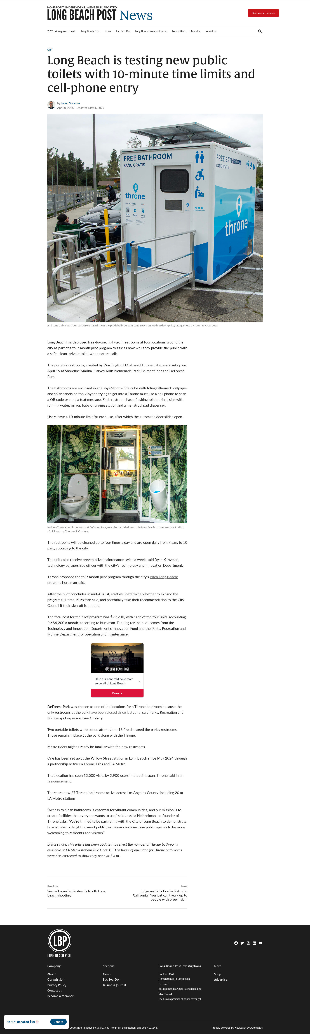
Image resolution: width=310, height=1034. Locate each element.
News (108, 31)
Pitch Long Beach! (164, 576)
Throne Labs (151, 364)
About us (211, 31)
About (51, 974)
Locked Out (174, 977)
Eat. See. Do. (123, 31)
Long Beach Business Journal (151, 31)
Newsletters (178, 31)
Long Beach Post (90, 31)
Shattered (180, 997)
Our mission (55, 979)
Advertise (196, 31)
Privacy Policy (56, 985)
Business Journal (114, 985)
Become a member (263, 13)
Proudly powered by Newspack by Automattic (237, 1027)
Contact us (54, 990)
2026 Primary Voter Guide (61, 31)
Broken (180, 987)
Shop (217, 974)
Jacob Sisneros (70, 103)
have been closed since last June (114, 712)
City (50, 49)
